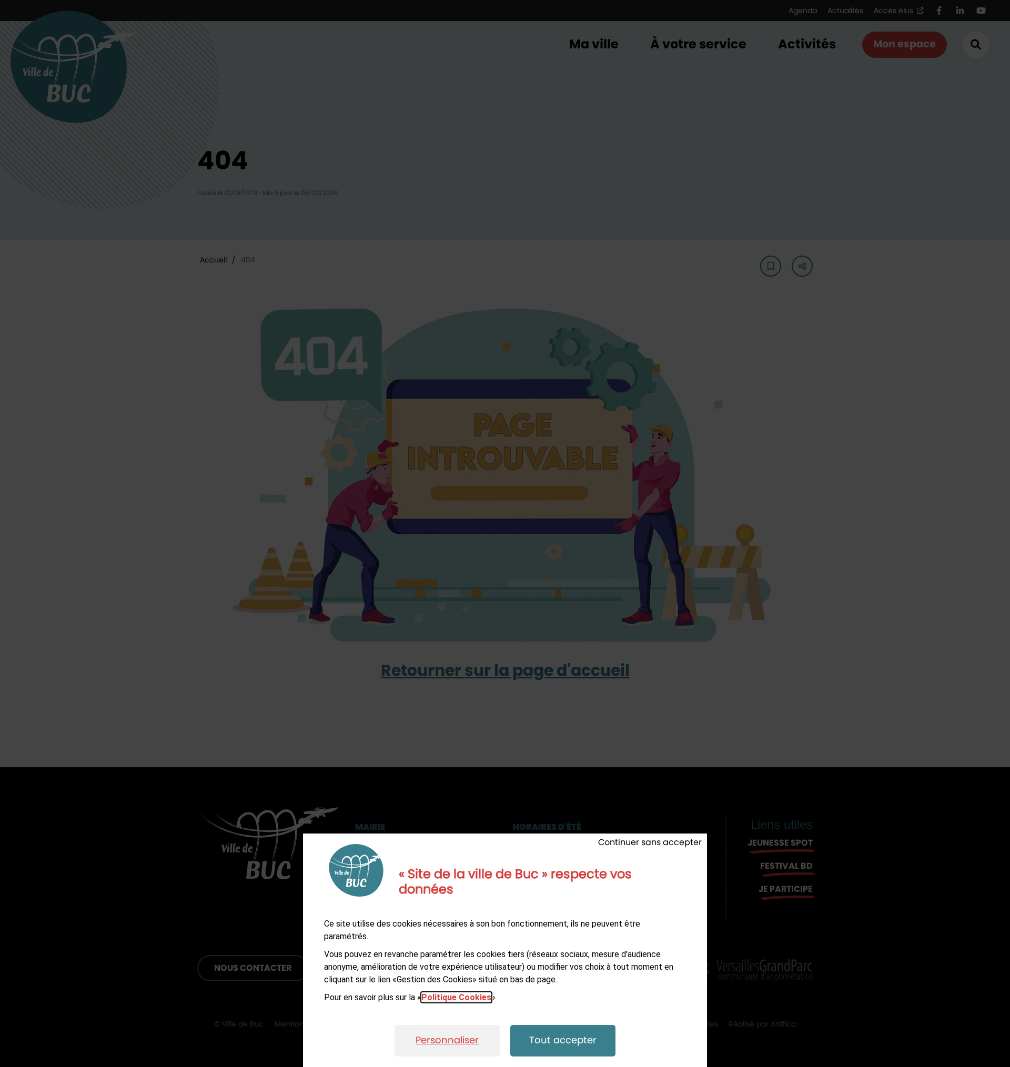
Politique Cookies (456, 997)
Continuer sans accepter (650, 842)
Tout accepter (563, 1040)
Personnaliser (447, 1040)
